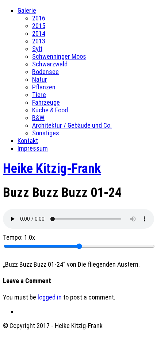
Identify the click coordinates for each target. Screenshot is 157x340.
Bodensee (45, 72)
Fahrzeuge (46, 102)
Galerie (27, 10)
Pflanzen (43, 87)
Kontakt (28, 140)
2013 (38, 41)
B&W (38, 117)
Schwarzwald (50, 64)
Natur (39, 79)
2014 (38, 33)
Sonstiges (45, 133)
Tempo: (19, 237)
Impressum (33, 148)
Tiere (39, 94)
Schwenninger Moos (59, 56)
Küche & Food (50, 110)
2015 (38, 26)
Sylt (37, 49)
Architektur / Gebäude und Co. (72, 125)
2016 (38, 18)
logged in (50, 297)
